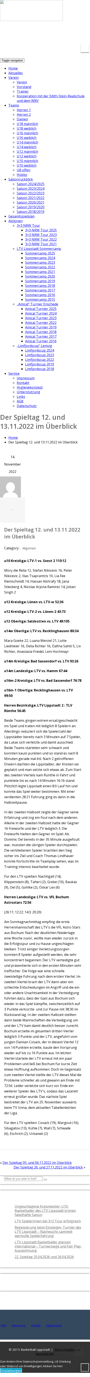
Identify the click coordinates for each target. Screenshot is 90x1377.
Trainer (23, 91)
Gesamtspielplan (21, 216)
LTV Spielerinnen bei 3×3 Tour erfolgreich (48, 1221)
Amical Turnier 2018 (41, 332)
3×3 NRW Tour (28, 225)
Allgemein (29, 548)
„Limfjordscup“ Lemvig (34, 345)
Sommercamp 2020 (40, 276)
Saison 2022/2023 (30, 193)
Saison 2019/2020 (30, 207)
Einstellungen (11, 1370)
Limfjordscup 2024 (39, 350)
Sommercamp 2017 (40, 290)
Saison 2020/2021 (30, 202)
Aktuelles (15, 73)
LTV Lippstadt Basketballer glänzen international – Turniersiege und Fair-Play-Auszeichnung (48, 1246)
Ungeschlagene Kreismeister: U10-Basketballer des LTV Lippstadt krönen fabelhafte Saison (45, 1210)
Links (21, 396)
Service (13, 373)
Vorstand (24, 86)
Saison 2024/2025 (30, 184)
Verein (13, 77)
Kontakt (23, 382)
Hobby (22, 174)
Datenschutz (27, 406)
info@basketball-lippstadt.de (44, 31)
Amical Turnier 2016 (41, 341)
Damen (22, 119)
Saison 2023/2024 (30, 188)
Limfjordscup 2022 (39, 359)
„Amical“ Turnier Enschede (37, 304)
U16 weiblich (26, 137)
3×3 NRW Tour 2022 (41, 239)
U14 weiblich (26, 147)
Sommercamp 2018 (40, 285)
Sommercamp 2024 (40, 258)
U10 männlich (27, 160)
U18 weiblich (26, 128)
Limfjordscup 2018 (39, 369)
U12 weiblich (26, 156)
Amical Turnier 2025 (41, 308)
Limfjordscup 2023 (39, 355)
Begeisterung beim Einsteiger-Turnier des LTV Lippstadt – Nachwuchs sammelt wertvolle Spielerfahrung (48, 1231)
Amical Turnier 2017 (41, 336)
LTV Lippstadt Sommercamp (39, 248)
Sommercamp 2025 (40, 253)
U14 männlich (27, 142)
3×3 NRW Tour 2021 (41, 244)
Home (13, 68)
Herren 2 (24, 114)
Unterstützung (28, 392)
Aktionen (15, 221)
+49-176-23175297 (80, 34)
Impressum (26, 378)
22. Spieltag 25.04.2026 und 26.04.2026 (44, 1257)
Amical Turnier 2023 (41, 318)
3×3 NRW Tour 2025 (41, 230)
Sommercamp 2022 (40, 267)
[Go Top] (79, 1352)
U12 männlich (27, 151)
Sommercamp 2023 (40, 262)
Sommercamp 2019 (40, 281)
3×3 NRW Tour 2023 (41, 234)
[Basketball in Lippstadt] (31, 17)
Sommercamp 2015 (40, 299)
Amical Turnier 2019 (41, 327)
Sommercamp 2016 (40, 295)
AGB (20, 401)
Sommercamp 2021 (40, 271)
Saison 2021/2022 (30, 197)
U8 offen (23, 170)
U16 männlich (27, 133)
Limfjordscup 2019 (39, 364)
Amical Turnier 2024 (41, 313)
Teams (13, 105)
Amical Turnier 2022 (41, 322)
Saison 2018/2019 (30, 211)
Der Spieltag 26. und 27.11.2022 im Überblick (48, 1167)
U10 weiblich (26, 165)
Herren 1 (24, 110)
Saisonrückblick (20, 179)
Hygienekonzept (30, 387)
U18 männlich (27, 123)
